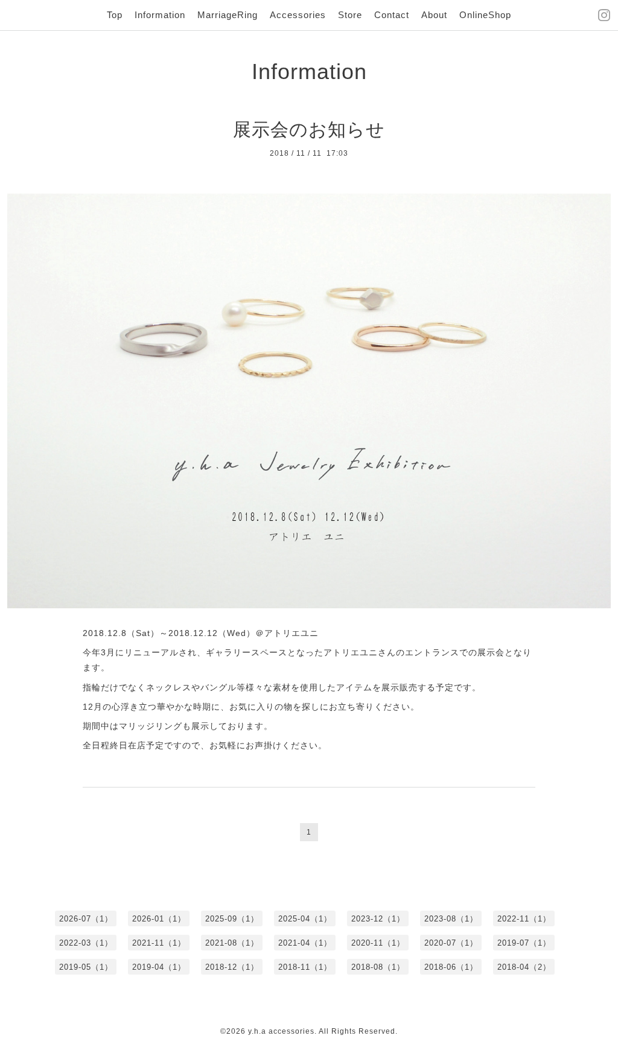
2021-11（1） (159, 942)
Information (160, 15)
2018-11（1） (305, 967)
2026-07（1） (86, 918)
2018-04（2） (524, 967)
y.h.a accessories (281, 1031)
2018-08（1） (378, 967)
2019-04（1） (159, 967)
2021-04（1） (305, 942)
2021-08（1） (232, 942)
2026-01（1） (159, 918)
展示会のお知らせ (309, 129)
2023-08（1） (451, 918)
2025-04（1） (305, 918)
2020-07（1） (451, 942)
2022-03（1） (86, 942)
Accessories (298, 15)
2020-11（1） (378, 942)
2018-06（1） (451, 967)
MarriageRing (227, 15)
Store (350, 15)
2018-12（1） (232, 967)
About (434, 15)
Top (115, 15)
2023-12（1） (378, 918)
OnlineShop (485, 15)
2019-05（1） (86, 967)
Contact (391, 15)
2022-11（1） (524, 918)
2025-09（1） (232, 918)
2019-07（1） (524, 942)
